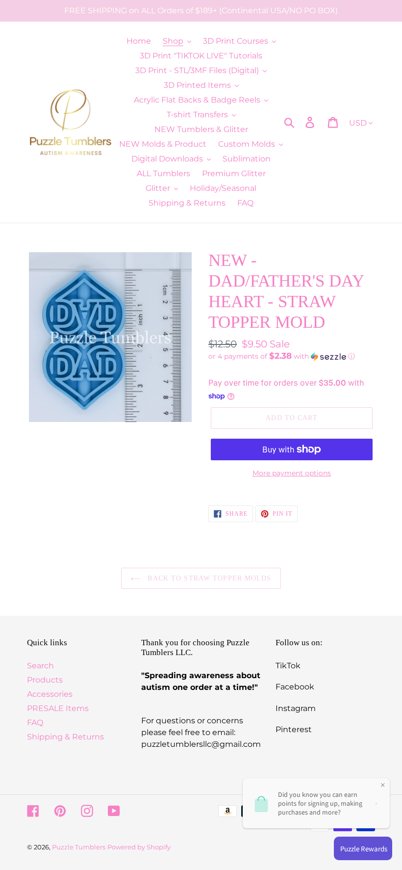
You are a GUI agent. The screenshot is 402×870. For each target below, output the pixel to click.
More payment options (291, 473)
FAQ (35, 722)
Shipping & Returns (65, 736)
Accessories (50, 694)
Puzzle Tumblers (78, 847)
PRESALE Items (58, 708)
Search (40, 665)
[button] (291, 356)
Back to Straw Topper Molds (208, 578)
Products (45, 680)
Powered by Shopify (139, 847)
